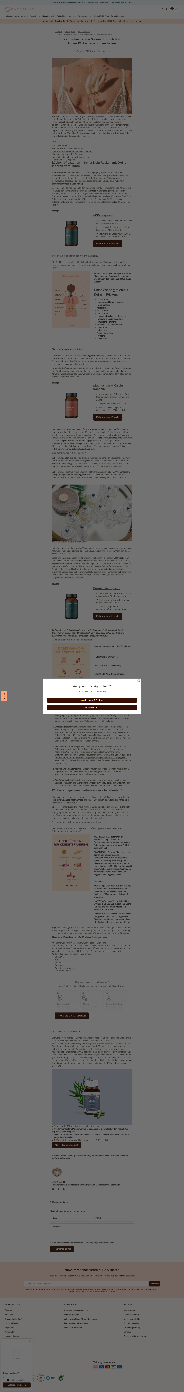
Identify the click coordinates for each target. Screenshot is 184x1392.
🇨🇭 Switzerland (92, 707)
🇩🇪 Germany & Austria (92, 700)
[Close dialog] (138, 680)
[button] (4, 696)
